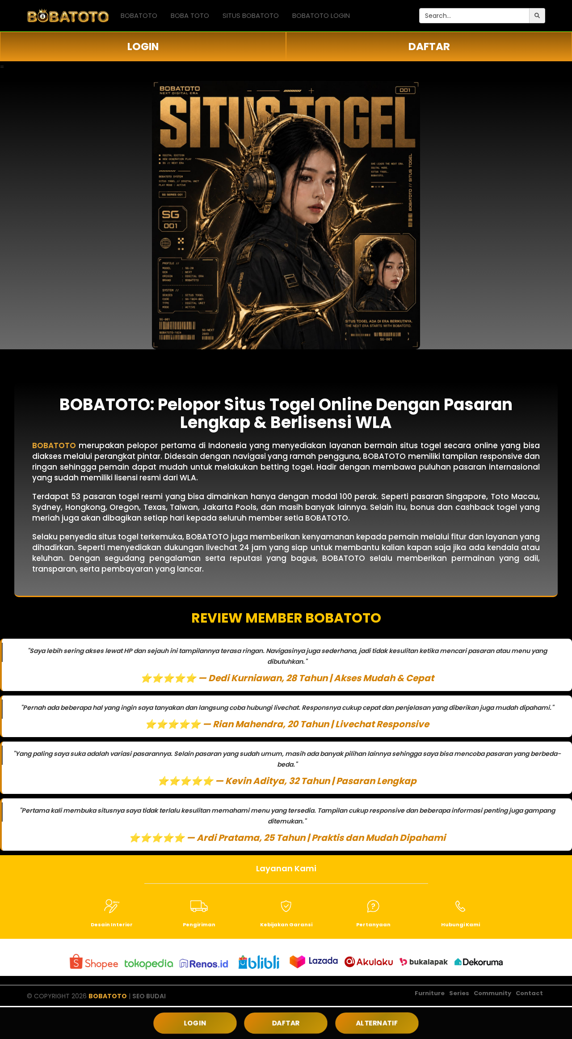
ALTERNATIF (377, 1022)
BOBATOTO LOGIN (321, 15)
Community (492, 993)
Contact (529, 993)
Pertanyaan (373, 924)
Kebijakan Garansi (286, 924)
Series (459, 993)
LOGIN (143, 46)
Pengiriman (199, 924)
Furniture (430, 993)
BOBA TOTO (190, 15)
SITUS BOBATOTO (251, 15)
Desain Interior (112, 924)
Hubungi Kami (460, 924)
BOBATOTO (139, 15)
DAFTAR (429, 46)
